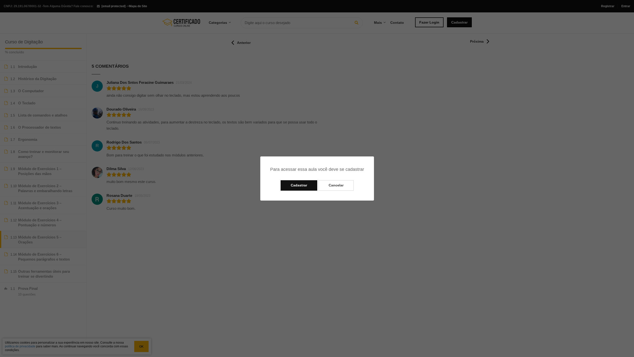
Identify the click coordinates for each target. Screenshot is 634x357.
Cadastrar (299, 185)
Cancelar (336, 185)
